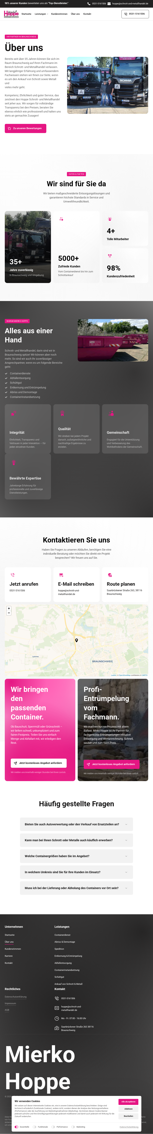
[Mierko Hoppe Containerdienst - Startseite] (11, 14)
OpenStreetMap (124, 675)
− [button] (9, 613)
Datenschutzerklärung (129, 1127)
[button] (76, 640)
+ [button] (9, 608)
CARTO (144, 675)
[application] (76, 640)
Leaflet (113, 675)
